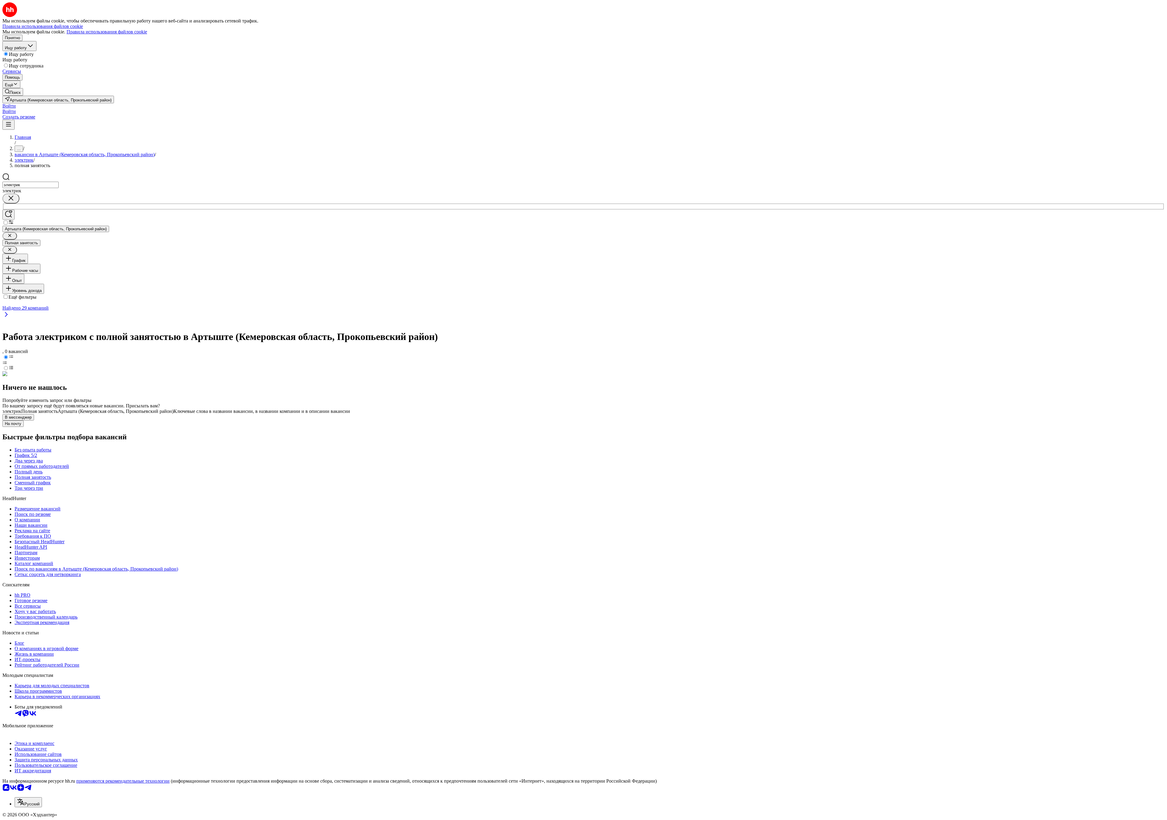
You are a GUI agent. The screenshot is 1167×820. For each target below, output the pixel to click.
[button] (9, 105)
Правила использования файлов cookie (107, 31)
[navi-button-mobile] (8, 125)
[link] (12, 92)
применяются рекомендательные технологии (123, 781)
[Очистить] (10, 199)
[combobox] (30, 185)
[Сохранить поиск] (8, 215)
